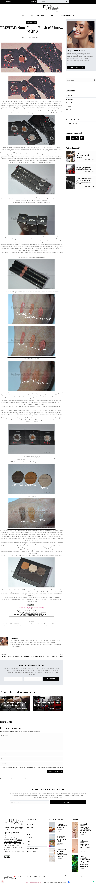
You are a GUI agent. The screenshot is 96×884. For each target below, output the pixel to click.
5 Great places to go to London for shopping (47, 703)
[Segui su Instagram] (73, 138)
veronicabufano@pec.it (11, 878)
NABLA (24, 590)
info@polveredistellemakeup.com (14, 851)
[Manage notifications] (3, 881)
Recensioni (41, 15)
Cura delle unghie (72, 120)
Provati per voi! (71, 123)
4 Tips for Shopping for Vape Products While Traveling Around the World (84, 181)
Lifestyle (69, 113)
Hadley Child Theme (73, 876)
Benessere (69, 99)
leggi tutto (22, 708)
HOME (23, 15)
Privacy (10, 876)
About (31, 15)
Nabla (8, 103)
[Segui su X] (77, 138)
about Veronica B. (76, 68)
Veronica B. (25, 37)
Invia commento (55, 771)
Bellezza (69, 102)
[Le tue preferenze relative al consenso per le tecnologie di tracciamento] (93, 881)
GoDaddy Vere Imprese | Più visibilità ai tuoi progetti (14, 703)
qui (57, 246)
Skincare (69, 95)
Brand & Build (89, 876)
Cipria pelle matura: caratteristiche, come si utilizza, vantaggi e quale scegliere (85, 828)
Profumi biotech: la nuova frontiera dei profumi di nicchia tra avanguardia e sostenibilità (85, 861)
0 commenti (39, 37)
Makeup (68, 109)
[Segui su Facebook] (68, 138)
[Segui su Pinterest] (82, 138)
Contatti (53, 15)
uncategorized (31, 22)
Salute (68, 106)
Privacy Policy (67, 15)
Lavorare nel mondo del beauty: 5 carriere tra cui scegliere (51, 2)
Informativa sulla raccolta (33, 882)
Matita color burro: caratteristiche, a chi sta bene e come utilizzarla (85, 844)
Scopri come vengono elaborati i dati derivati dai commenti (39, 779)
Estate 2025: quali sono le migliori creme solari (62, 838)
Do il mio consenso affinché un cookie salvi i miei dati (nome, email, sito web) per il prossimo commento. (32, 767)
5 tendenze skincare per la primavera (62, 825)
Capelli (68, 116)
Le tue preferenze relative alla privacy (55, 882)
